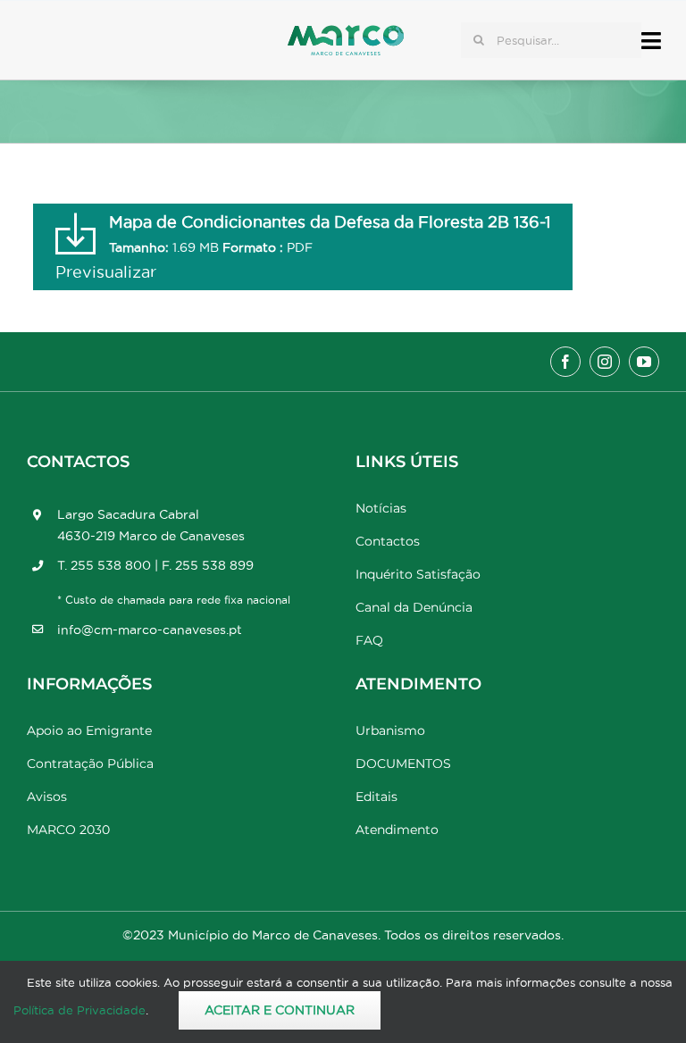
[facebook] (565, 361)
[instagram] (605, 361)
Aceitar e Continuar (280, 1010)
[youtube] (644, 361)
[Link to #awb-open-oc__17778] (651, 40)
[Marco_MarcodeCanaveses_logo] (346, 32)
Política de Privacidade (79, 1010)
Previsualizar (105, 271)
